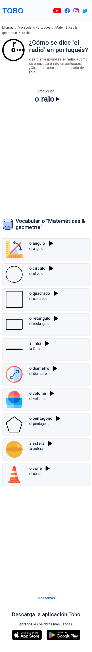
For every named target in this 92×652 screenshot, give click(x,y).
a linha (35, 343)
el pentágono (39, 424)
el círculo (36, 274)
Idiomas (7, 27)
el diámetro (38, 374)
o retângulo (39, 318)
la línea (34, 349)
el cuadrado (38, 299)
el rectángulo (39, 324)
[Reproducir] (57, 99)
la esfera (36, 449)
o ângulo (37, 243)
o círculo (37, 268)
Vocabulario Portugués (34, 27)
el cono (35, 474)
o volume (37, 393)
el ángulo (36, 249)
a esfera (36, 443)
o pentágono (40, 418)
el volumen (37, 399)
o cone (35, 468)
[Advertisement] (46, 156)
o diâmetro (39, 368)
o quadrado (39, 293)
